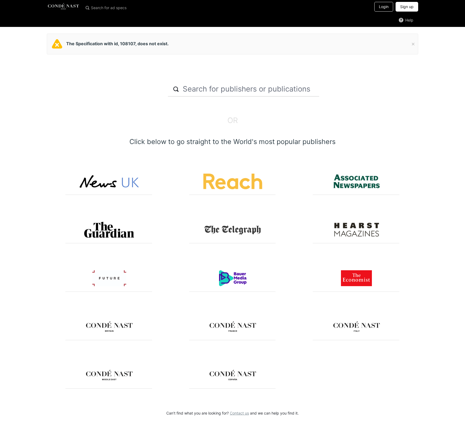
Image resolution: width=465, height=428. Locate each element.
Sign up (407, 6)
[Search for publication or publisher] (87, 7)
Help (408, 20)
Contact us (239, 413)
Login (384, 6)
